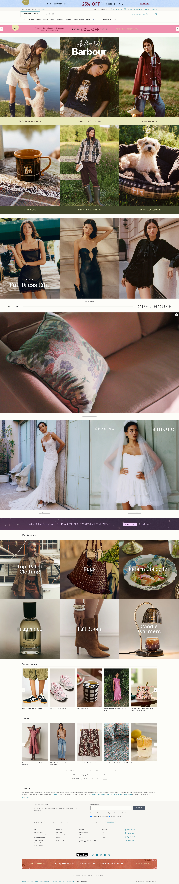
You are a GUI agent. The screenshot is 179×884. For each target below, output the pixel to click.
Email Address (94, 804)
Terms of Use (34, 881)
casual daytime (127, 794)
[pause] (176, 314)
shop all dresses (89, 301)
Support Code (70, 881)
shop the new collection (90, 416)
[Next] (177, 29)
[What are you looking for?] (147, 14)
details (43, 9)
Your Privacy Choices (81, 881)
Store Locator (131, 829)
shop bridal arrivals (44, 513)
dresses (55, 794)
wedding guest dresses (114, 794)
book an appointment (134, 513)
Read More (25, 797)
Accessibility (54, 881)
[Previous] (1, 29)
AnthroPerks (130, 833)
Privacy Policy (110, 822)
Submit (139, 807)
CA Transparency (44, 881)
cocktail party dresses (98, 794)
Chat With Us (130, 840)
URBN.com (62, 881)
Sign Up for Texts (132, 837)
